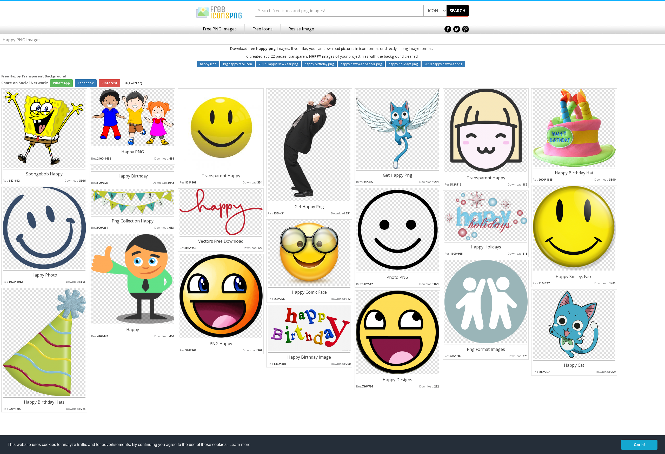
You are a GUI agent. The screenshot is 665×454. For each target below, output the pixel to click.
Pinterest (109, 83)
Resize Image (301, 29)
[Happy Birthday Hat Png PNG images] (574, 127)
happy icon (208, 64)
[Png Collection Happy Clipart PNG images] (132, 201)
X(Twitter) (133, 83)
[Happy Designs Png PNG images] (397, 331)
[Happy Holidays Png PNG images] (486, 215)
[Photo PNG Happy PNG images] (397, 229)
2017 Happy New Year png (278, 64)
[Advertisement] (644, 156)
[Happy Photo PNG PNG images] (44, 227)
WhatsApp (61, 83)
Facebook (86, 83)
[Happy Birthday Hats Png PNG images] (44, 341)
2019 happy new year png (443, 64)
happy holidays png (403, 64)
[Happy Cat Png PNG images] (574, 324)
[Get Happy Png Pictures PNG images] (309, 144)
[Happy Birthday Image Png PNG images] (309, 327)
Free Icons (262, 29)
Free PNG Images (220, 29)
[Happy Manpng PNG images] (132, 278)
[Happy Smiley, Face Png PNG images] (574, 227)
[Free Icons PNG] (219, 12)
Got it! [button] (639, 445)
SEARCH (458, 11)
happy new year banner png (361, 64)
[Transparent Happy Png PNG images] (221, 128)
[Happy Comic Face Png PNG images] (309, 252)
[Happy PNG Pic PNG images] (132, 116)
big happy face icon (237, 64)
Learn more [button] (239, 444)
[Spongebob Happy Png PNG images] (44, 128)
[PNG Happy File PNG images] (221, 295)
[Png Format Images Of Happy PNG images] (486, 301)
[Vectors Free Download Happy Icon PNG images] (221, 211)
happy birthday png (319, 64)
